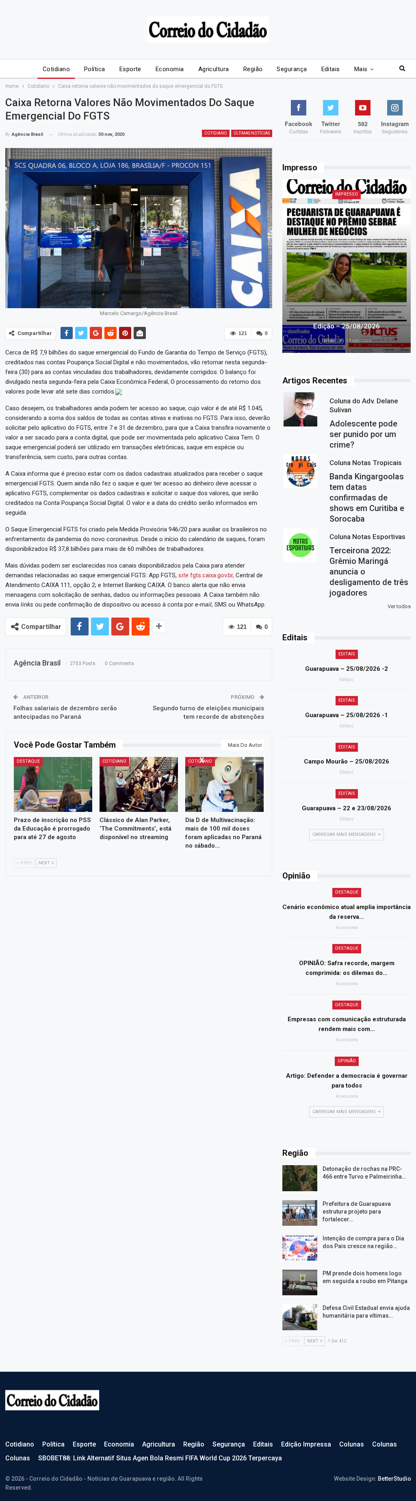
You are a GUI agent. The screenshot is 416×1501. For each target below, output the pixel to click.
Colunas (351, 1444)
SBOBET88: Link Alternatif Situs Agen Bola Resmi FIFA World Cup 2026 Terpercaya (160, 1458)
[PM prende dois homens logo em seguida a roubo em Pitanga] (299, 1283)
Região (253, 69)
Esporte (130, 69)
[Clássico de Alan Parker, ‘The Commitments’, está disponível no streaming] (139, 784)
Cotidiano (56, 69)
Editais (330, 69)
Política (94, 69)
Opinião (347, 1061)
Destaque (28, 761)
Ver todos (399, 606)
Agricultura (213, 69)
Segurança (292, 69)
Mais (361, 69)
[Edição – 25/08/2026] (347, 266)
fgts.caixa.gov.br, (206, 575)
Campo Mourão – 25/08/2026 (346, 761)
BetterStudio (394, 1478)
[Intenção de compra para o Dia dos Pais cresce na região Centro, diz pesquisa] (299, 1248)
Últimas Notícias (252, 133)
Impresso (346, 194)
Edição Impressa (306, 1444)
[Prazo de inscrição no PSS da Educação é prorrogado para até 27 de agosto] (53, 784)
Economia (170, 69)
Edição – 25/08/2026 (346, 326)
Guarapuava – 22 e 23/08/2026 (346, 808)
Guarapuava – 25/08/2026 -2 (346, 668)
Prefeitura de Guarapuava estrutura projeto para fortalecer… (357, 1212)
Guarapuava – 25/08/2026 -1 (346, 715)
